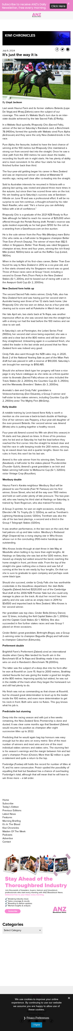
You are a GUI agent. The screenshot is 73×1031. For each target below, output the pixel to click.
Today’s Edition (10, 796)
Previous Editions (11, 799)
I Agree (36, 1024)
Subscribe (7, 792)
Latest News (9, 802)
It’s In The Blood (11, 813)
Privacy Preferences (38, 1017)
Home (5, 789)
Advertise (7, 827)
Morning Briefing (11, 809)
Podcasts (7, 823)
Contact (6, 830)
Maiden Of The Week (14, 820)
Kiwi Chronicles (10, 817)
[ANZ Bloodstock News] (36, 14)
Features (7, 806)
